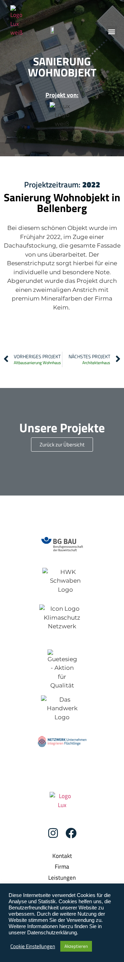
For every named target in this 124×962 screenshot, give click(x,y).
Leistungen (62, 877)
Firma (62, 866)
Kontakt (62, 855)
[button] (111, 31)
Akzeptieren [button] (76, 946)
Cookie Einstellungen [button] (32, 946)
